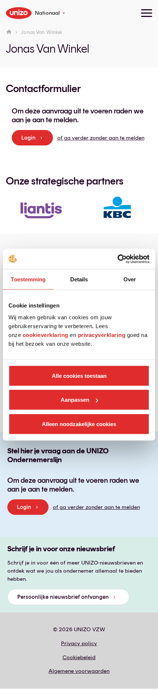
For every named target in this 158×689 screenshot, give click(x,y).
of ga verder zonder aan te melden (100, 137)
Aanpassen (75, 400)
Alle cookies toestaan (79, 375)
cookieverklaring (45, 334)
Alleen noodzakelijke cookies (79, 424)
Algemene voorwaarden (79, 671)
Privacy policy (79, 643)
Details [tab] (79, 279)
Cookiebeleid (79, 657)
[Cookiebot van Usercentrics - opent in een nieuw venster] (117, 259)
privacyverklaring (102, 334)
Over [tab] (129, 279)
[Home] (9, 32)
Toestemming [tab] (28, 279)
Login (28, 137)
